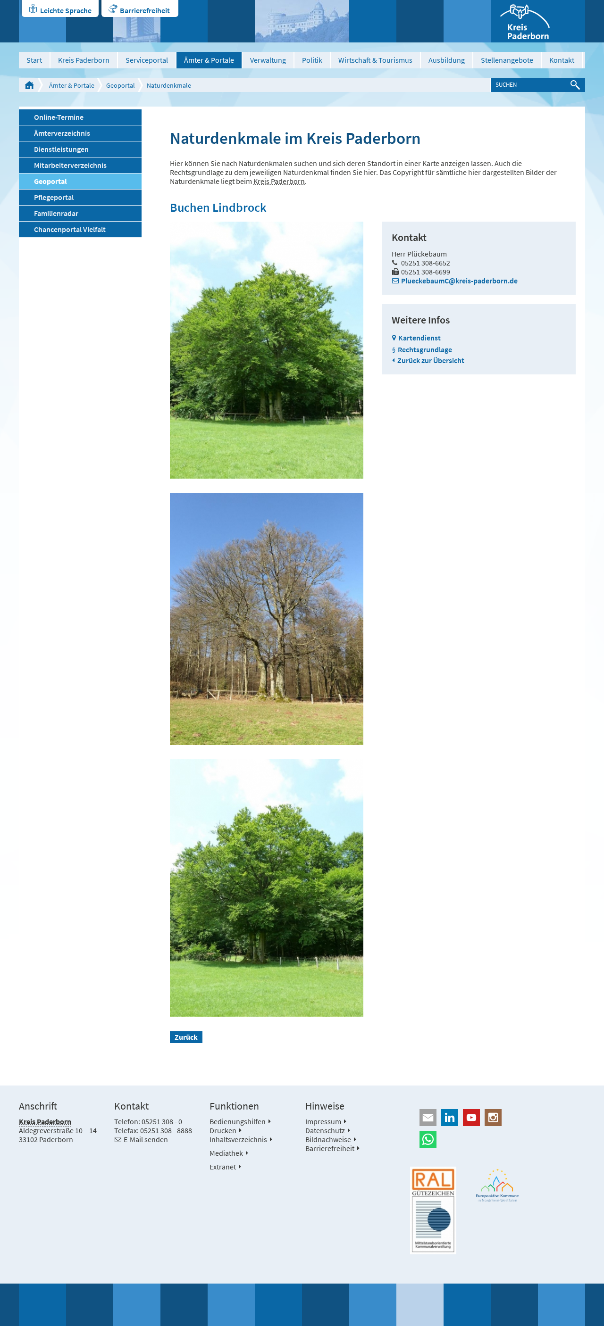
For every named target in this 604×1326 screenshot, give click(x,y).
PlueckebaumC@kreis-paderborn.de (459, 280)
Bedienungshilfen (238, 1121)
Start (34, 60)
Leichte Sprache (66, 10)
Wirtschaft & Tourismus (375, 60)
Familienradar (56, 213)
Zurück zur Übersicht (430, 360)
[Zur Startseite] (538, 21)
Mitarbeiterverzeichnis (70, 165)
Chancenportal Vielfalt (70, 229)
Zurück (186, 1037)
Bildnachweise (328, 1139)
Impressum (323, 1121)
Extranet (223, 1166)
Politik (312, 60)
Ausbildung (446, 60)
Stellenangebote (507, 60)
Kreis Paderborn (83, 60)
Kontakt (561, 60)
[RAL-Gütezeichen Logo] (433, 1210)
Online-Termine (59, 117)
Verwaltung (268, 60)
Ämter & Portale (209, 60)
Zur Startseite (29, 85)
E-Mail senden (146, 1139)
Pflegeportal (54, 197)
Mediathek (226, 1153)
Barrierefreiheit (145, 10)
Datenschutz (325, 1130)
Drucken (223, 1130)
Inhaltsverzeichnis (238, 1139)
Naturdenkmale (169, 85)
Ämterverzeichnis (62, 133)
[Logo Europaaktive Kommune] (498, 1185)
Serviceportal (147, 60)
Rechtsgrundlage (425, 349)
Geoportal (120, 85)
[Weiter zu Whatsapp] (497, 1139)
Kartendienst (419, 337)
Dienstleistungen (61, 149)
